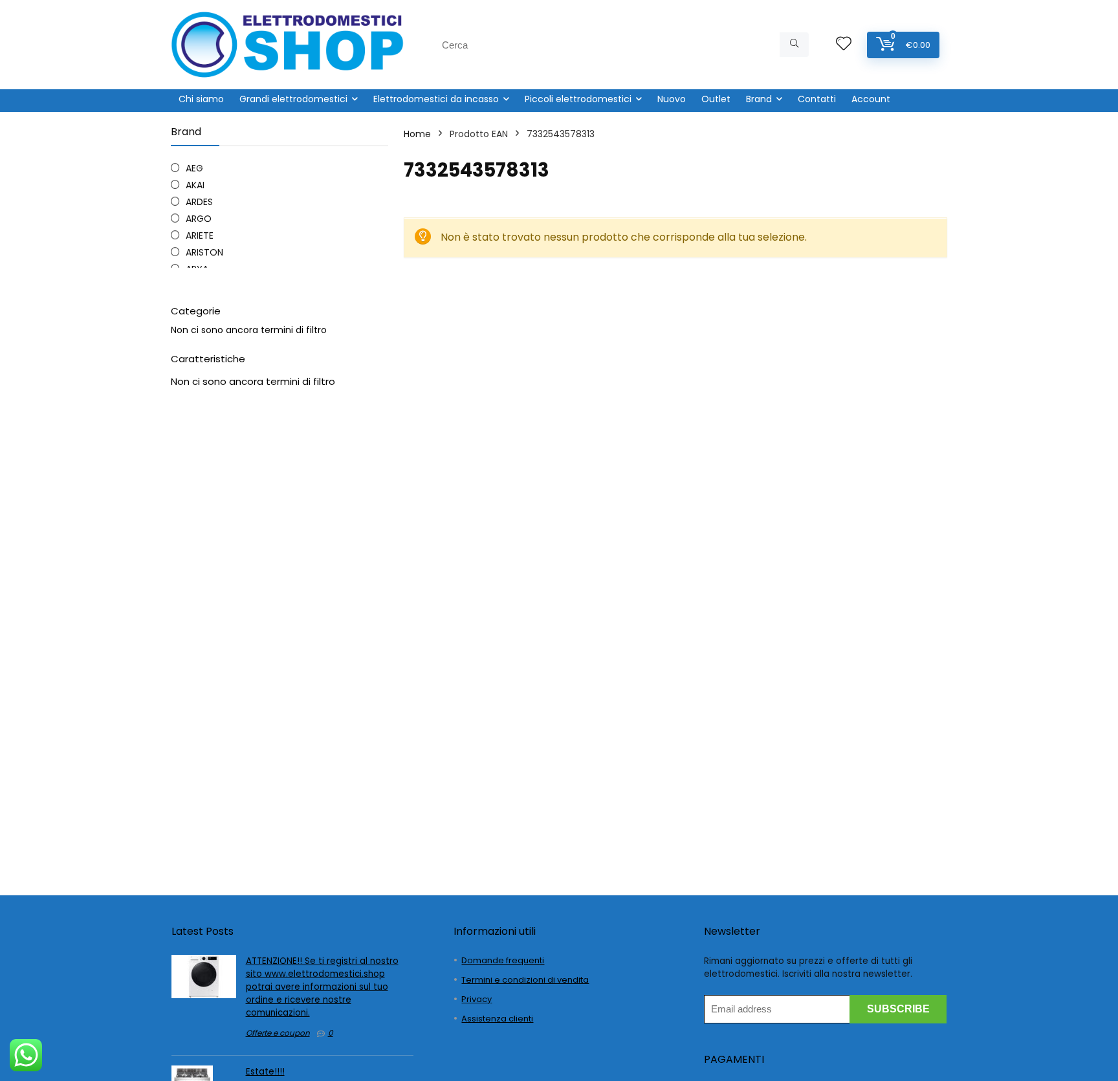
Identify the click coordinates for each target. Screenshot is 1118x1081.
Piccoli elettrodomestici (578, 99)
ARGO (199, 218)
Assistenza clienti (497, 1018)
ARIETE (200, 235)
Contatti (817, 99)
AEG (194, 168)
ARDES (199, 201)
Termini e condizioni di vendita (525, 980)
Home (417, 133)
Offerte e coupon (278, 1032)
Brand (759, 99)
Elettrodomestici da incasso (436, 99)
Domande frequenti (502, 960)
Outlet (715, 99)
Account (870, 99)
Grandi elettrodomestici (293, 99)
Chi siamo (201, 99)
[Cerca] (794, 44)
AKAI (195, 185)
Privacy (476, 999)
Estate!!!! (265, 1071)
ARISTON (204, 252)
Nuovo (671, 99)
